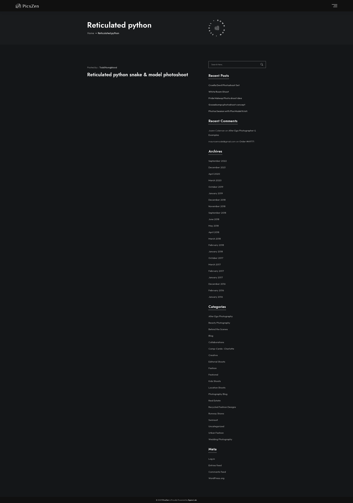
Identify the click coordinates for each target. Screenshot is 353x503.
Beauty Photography (219, 322)
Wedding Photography (220, 439)
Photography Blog (217, 394)
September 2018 (217, 212)
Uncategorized (216, 426)
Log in (211, 458)
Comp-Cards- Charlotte (221, 348)
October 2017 (215, 257)
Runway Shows (216, 413)
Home (90, 33)
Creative (213, 355)
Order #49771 (246, 141)
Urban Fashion (216, 432)
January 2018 (215, 251)
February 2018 (216, 245)
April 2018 (213, 232)
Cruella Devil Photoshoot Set (224, 85)
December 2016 (217, 283)
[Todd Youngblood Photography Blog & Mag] (27, 5)
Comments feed (217, 471)
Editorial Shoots (216, 361)
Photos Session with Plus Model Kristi (227, 111)
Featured (213, 374)
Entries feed (215, 465)
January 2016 (215, 296)
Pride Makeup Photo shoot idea (225, 98)
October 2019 (215, 186)
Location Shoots (216, 387)
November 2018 (216, 206)
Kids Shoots (214, 381)
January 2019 (215, 193)
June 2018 (213, 219)
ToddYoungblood (108, 67)
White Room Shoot (218, 91)
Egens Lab (192, 500)
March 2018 (214, 238)
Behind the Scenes (218, 329)
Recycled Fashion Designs (222, 407)
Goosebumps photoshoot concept (226, 104)
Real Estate (214, 400)
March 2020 (214, 180)
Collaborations (216, 342)
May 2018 (213, 225)
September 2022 (217, 160)
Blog (210, 335)
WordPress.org (216, 478)
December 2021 (217, 167)
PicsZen (165, 500)
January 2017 (215, 277)
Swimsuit (213, 419)
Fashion (212, 368)
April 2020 (214, 173)
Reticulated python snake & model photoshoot (137, 74)
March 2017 (214, 264)
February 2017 (216, 270)
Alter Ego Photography (220, 316)
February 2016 (216, 290)
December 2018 (217, 199)
